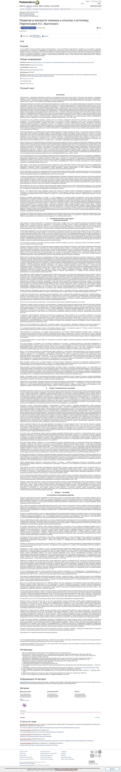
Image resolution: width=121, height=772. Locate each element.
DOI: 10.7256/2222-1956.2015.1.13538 (89, 667)
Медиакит (63, 753)
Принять (112, 769)
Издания (29, 6)
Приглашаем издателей (46, 755)
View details (97, 717)
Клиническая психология (26, 724)
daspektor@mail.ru (59, 641)
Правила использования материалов (27, 763)
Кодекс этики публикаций (67, 759)
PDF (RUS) (26, 36)
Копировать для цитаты (27, 78)
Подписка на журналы (46, 757)
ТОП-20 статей (23, 751)
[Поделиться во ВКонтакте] (21, 41)
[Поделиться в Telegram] (23, 41)
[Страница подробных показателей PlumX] (24, 705)
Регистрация (94, 1)
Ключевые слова (95, 6)
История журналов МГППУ (27, 759)
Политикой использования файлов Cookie (66, 769)
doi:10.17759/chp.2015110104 (27, 14)
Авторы (35, 6)
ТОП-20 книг (23, 753)
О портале (63, 751)
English (87, 1)
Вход (100, 1)
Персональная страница (46, 759)
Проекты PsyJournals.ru (26, 757)
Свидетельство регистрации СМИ (27, 765)
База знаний (55, 6)
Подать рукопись (44, 6)
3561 (100, 28)
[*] (20, 639)
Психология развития (25, 730)
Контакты (63, 755)
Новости (22, 6)
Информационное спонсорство (48, 753)
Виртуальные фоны (66, 757)
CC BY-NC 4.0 (29, 83)
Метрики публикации (24, 700)
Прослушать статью (28, 27)
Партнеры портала (45, 751)
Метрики (46, 36)
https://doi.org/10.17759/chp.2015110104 (33, 69)
